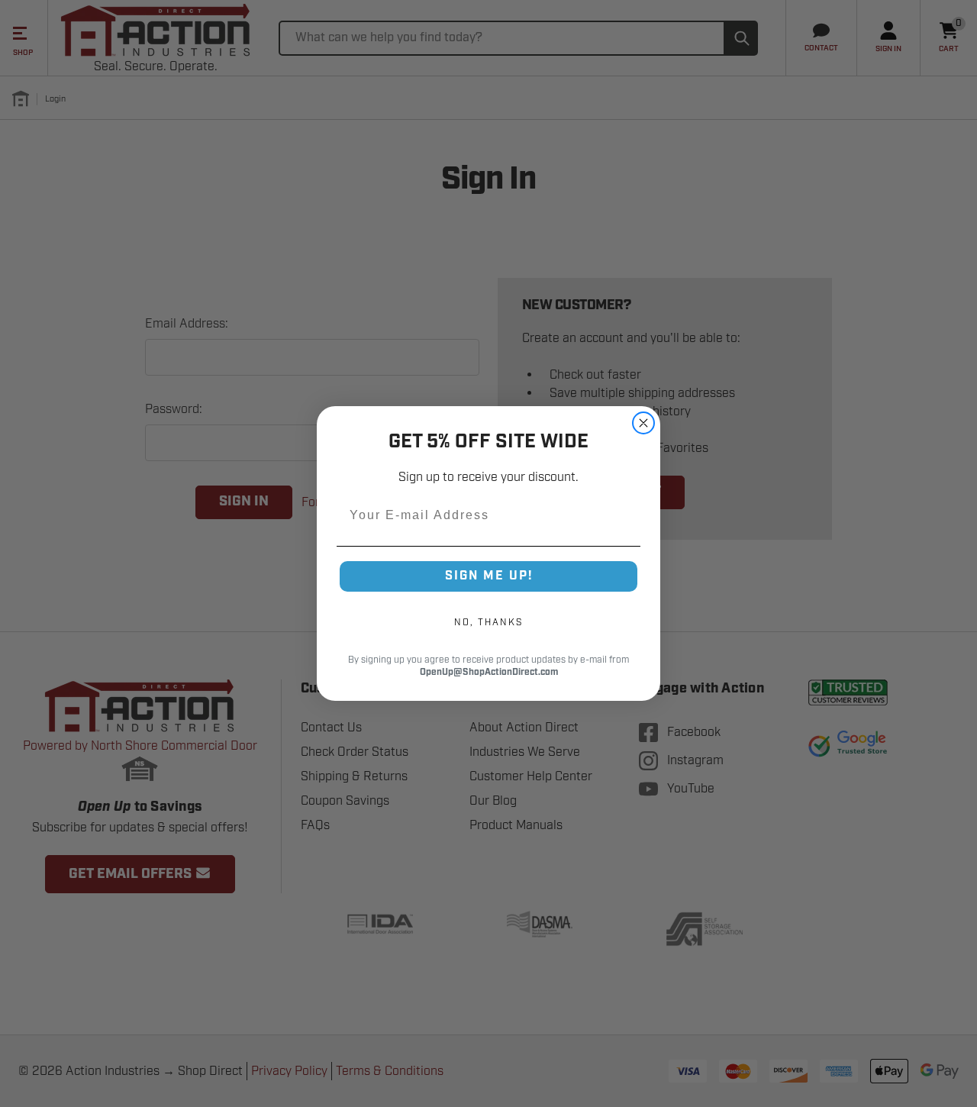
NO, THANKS (488, 622)
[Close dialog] (643, 423)
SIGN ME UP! (489, 576)
